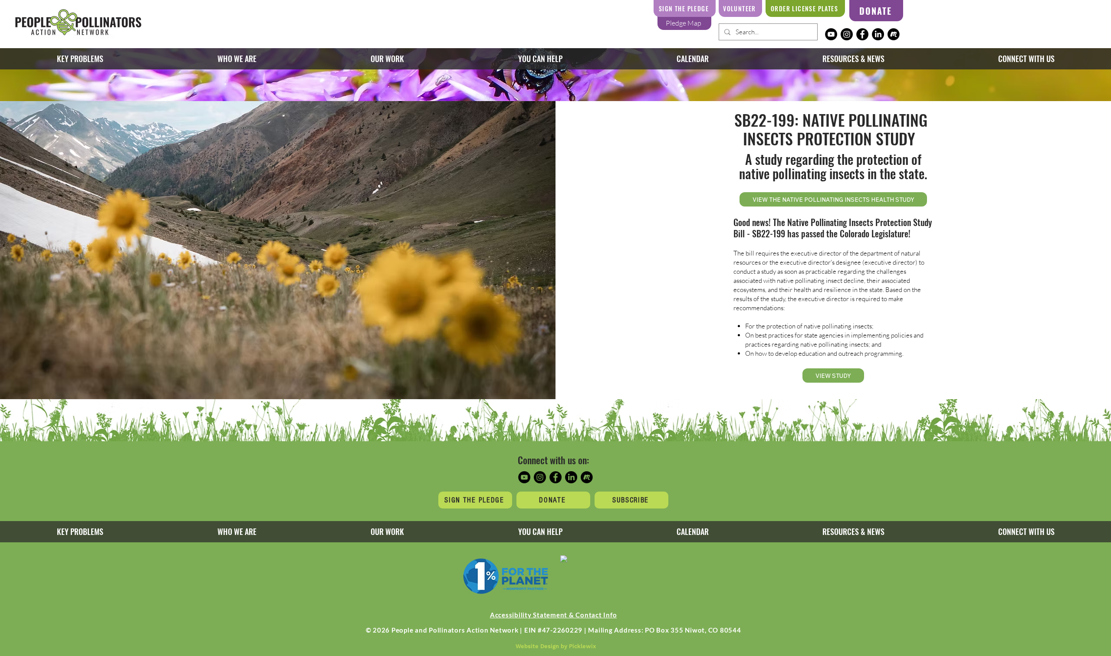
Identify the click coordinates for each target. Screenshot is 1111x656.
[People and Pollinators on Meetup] (893, 34)
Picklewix (582, 646)
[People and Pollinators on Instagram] (847, 34)
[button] (387, 58)
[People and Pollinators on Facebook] (862, 34)
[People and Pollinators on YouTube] (831, 34)
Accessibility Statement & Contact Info (553, 615)
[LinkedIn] (878, 34)
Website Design (537, 646)
